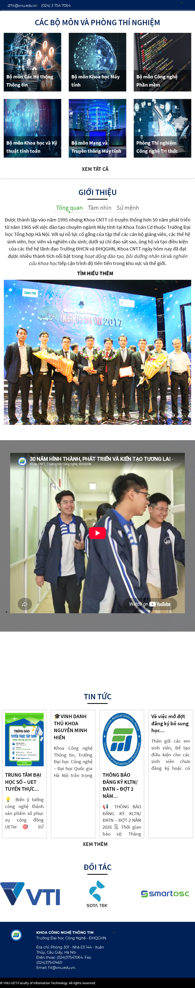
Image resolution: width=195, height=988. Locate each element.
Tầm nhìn (99, 208)
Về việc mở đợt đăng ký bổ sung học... (170, 723)
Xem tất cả (95, 168)
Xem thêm (96, 844)
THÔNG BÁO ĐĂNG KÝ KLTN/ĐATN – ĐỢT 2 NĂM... (120, 785)
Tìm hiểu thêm (95, 273)
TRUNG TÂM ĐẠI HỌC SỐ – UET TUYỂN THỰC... (23, 781)
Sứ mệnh (128, 208)
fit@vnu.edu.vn (23, 5)
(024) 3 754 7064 (56, 5)
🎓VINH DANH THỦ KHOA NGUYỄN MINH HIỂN (70, 727)
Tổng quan (69, 208)
